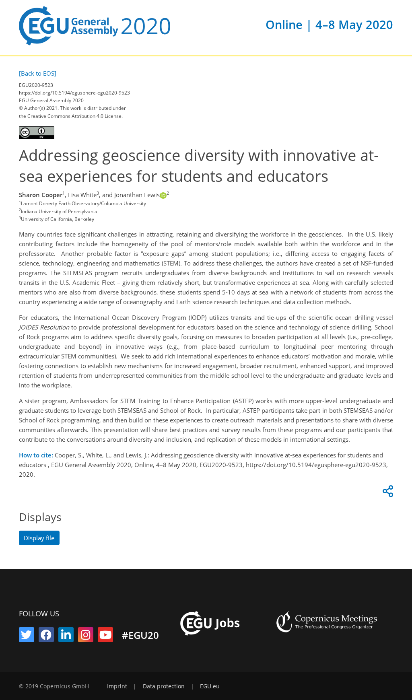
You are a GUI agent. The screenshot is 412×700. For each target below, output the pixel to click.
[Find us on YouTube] (105, 636)
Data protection (164, 686)
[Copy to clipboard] (386, 493)
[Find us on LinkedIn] (66, 636)
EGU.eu (210, 686)
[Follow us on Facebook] (46, 636)
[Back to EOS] (37, 73)
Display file (39, 538)
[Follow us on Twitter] (26, 636)
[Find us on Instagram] (85, 636)
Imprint (117, 686)
